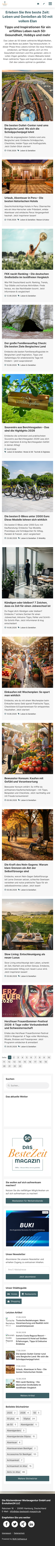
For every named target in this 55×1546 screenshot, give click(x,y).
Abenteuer (13, 1442)
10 (49, 1057)
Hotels (14, 1294)
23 (20, 1066)
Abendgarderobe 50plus (21, 1436)
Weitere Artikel (27, 1395)
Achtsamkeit (14, 1460)
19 (46, 1062)
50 (36, 1412)
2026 (24, 1412)
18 (40, 1062)
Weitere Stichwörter (27, 1478)
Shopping (15, 1301)
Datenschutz (19, 1533)
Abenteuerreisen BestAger (21, 1448)
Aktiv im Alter (16, 1472)
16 (30, 1062)
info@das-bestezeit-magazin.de (25, 1511)
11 (4, 1062)
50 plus (13, 1418)
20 (4, 1066)
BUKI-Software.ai (20, 1539)
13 (14, 1062)
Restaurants (30, 1294)
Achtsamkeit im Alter (19, 1466)
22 (15, 1066)
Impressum (6, 1533)
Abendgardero (15, 1430)
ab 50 (11, 1424)
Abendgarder (29, 1424)
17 (35, 1062)
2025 (11, 1412)
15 (25, 1062)
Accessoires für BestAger (21, 1454)
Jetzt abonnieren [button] (27, 1276)
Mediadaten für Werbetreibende (27, 1200)
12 (9, 1062)
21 (9, 1066)
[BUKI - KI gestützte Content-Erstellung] (27, 1228)
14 (20, 1062)
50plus (29, 1418)
